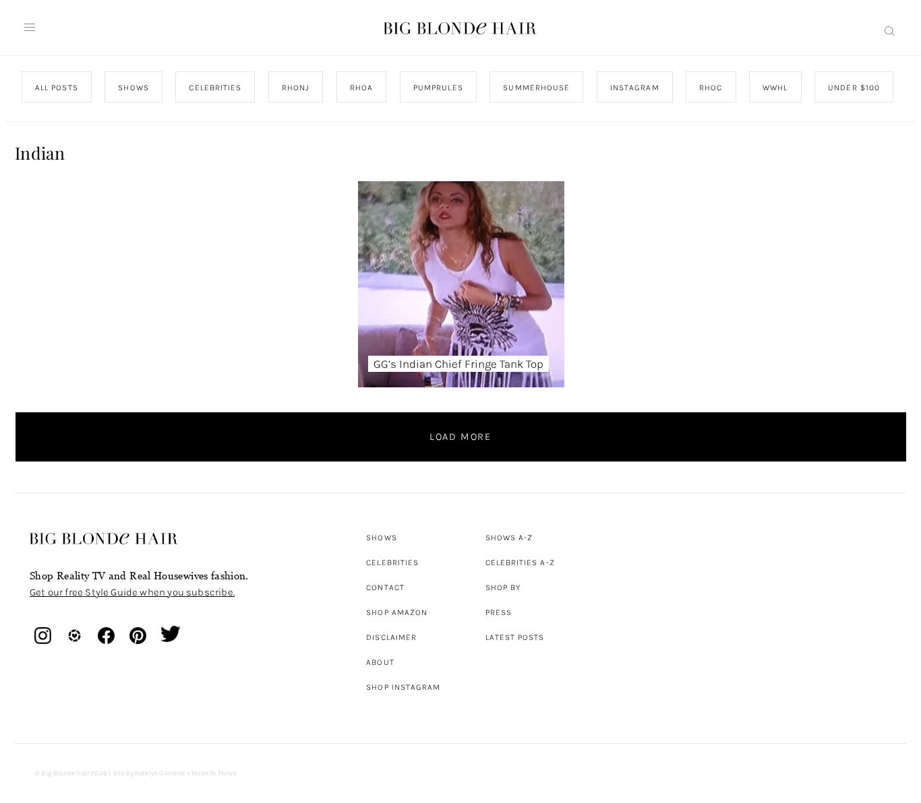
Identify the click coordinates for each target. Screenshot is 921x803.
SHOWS (133, 87)
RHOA (361, 87)
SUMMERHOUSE (536, 87)
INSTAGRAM (634, 87)
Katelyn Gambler (160, 773)
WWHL (775, 87)
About (380, 662)
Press (498, 612)
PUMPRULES (438, 87)
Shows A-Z (509, 537)
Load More (460, 436)
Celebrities (392, 562)
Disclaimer (391, 637)
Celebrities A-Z (520, 562)
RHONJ (295, 87)
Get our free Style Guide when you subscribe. (132, 592)
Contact (385, 587)
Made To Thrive (214, 773)
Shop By (503, 587)
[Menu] (29, 27)
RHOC (710, 87)
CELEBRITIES (215, 87)
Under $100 (854, 87)
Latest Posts (515, 637)
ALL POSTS (56, 87)
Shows (381, 537)
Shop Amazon (396, 612)
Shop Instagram (403, 687)
